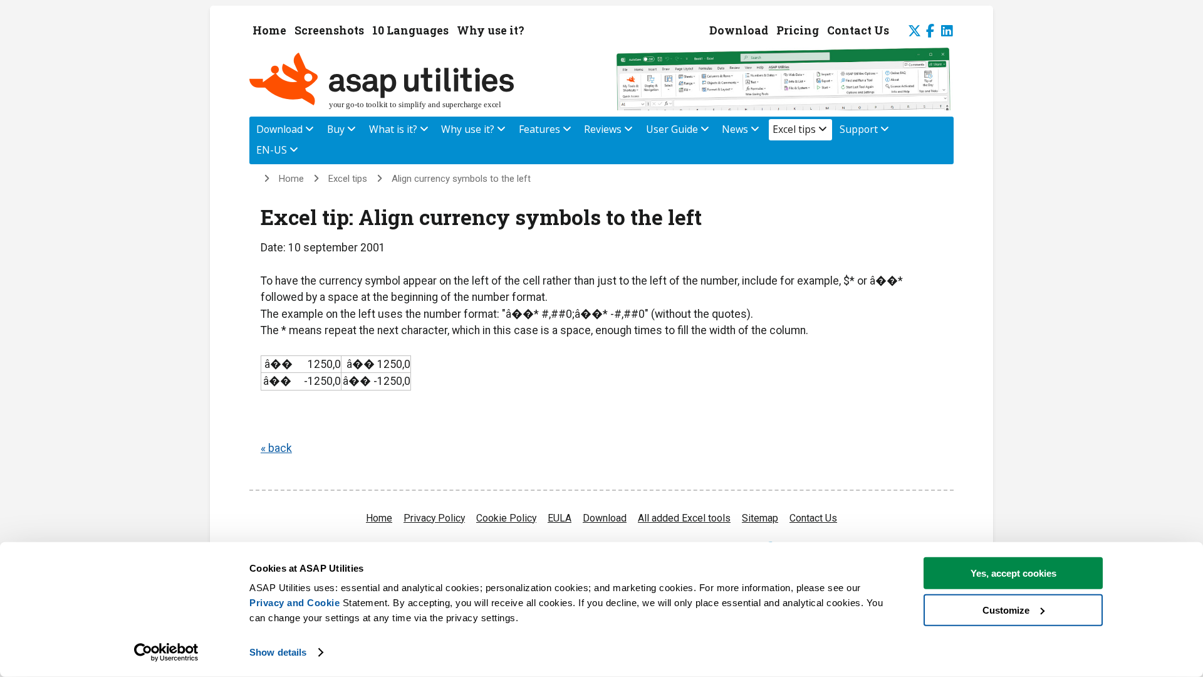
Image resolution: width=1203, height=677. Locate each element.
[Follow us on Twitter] (909, 32)
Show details (277, 652)
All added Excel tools (684, 518)
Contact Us (858, 30)
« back (276, 448)
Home (269, 30)
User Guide (673, 129)
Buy (337, 129)
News (736, 129)
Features (541, 129)
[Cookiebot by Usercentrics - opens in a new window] (166, 652)
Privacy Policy (434, 518)
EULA (559, 518)
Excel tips (795, 129)
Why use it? (490, 30)
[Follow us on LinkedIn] (945, 32)
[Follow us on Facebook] (931, 31)
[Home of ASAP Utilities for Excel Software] (386, 105)
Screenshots (329, 30)
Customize (1005, 609)
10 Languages (410, 30)
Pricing (797, 30)
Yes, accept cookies (1013, 573)
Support (860, 129)
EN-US (272, 150)
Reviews (604, 129)
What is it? (394, 129)
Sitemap (760, 518)
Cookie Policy (506, 518)
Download (738, 30)
